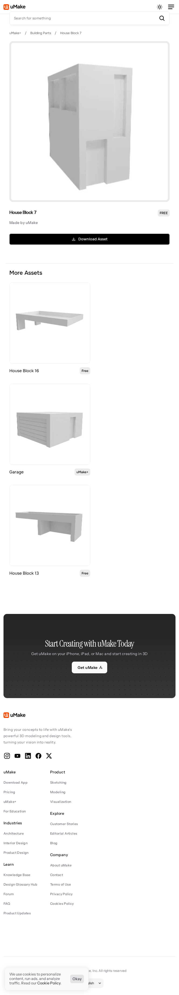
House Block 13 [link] (24, 573)
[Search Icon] (89, 18)
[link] (49, 323)
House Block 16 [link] (24, 370)
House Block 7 (70, 33)
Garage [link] (16, 472)
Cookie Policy (48, 983)
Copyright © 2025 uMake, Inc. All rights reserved (89, 971)
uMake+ (15, 33)
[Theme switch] (159, 7)
